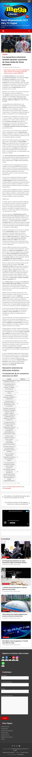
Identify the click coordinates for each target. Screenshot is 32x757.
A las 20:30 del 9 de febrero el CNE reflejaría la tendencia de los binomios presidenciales (16, 503)
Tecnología (6, 557)
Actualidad (6, 539)
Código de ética (5, 726)
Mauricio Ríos (17, 564)
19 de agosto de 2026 (7, 644)
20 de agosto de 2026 (7, 618)
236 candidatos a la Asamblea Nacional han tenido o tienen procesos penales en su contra (17, 496)
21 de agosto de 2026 (7, 591)
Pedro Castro (17, 67)
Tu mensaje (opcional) (7, 695)
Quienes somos (5, 735)
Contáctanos (4, 728)
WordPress (21, 754)
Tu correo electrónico (6, 682)
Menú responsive (29, 1)
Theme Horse (24, 752)
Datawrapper (8, 488)
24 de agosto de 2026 (7, 564)
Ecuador (4, 54)
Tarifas (3, 739)
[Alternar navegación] (3, 31)
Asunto (3, 689)
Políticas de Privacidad (7, 730)
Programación (4, 733)
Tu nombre (4, 675)
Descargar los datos (15, 486)
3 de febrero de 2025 (7, 67)
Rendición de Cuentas (6, 737)
